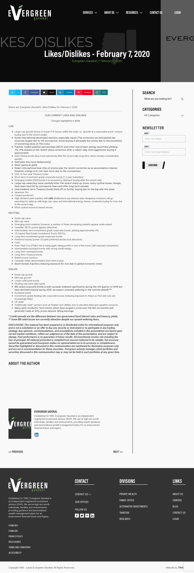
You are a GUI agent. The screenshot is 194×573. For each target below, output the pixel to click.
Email (147, 146)
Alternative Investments (133, 506)
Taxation (124, 512)
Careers (177, 500)
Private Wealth (128, 494)
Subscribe (152, 165)
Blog (175, 506)
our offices (82, 502)
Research (124, 519)
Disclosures (15, 541)
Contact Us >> (83, 494)
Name (147, 133)
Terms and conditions (19, 547)
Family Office (126, 500)
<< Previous (15, 452)
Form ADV (13, 525)
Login (177, 12)
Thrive (182, 567)
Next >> (118, 452)
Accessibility (15, 552)
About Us (178, 494)
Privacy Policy (16, 536)
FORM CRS (13, 530)
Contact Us (156, 12)
